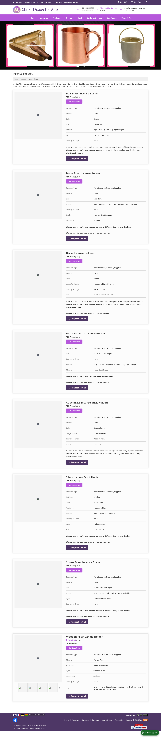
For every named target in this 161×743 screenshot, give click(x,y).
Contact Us (126, 18)
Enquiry (129, 720)
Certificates (112, 18)
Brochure (70, 18)
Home (33, 18)
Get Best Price (74, 101)
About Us (44, 18)
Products (56, 18)
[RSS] (145, 720)
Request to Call (78, 158)
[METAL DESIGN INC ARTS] (36, 9)
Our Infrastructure (94, 18)
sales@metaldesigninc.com (135, 8)
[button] (108, 8)
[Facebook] (15, 720)
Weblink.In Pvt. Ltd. (38, 728)
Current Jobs (107, 720)
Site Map (138, 720)
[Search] (146, 2)
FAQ (80, 18)
